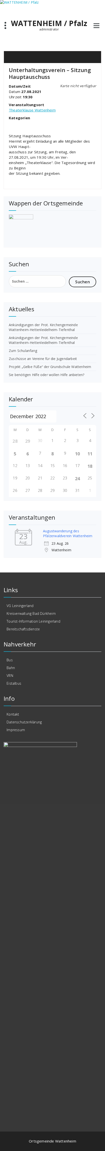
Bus (10, 660)
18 (89, 466)
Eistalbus (14, 683)
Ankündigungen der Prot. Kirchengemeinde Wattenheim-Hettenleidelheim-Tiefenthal (43, 327)
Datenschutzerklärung (24, 722)
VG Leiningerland (20, 605)
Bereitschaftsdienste (23, 629)
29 (27, 441)
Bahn (11, 667)
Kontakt (13, 714)
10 (77, 454)
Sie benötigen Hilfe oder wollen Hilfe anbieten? (46, 374)
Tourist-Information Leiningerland (33, 621)
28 (14, 441)
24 (77, 478)
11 (89, 454)
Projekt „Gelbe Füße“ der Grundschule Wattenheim (50, 366)
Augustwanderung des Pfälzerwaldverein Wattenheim (68, 533)
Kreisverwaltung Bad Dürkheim (31, 613)
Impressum (16, 729)
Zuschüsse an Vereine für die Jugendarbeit (43, 358)
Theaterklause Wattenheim (32, 110)
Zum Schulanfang (23, 350)
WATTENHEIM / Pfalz (49, 23)
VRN (10, 675)
